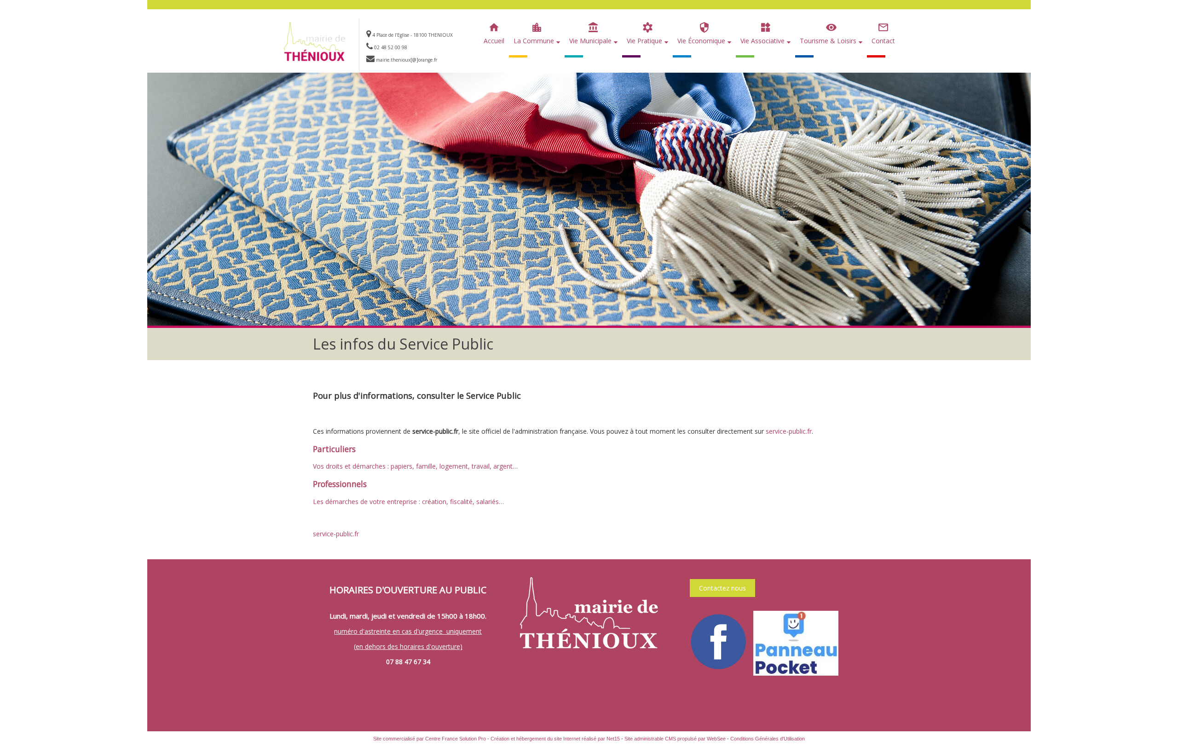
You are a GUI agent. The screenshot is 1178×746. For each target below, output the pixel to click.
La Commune (534, 40)
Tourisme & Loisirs (828, 40)
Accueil (494, 40)
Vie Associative (762, 40)
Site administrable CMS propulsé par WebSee (675, 738)
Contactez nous (722, 588)
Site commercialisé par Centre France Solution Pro (429, 738)
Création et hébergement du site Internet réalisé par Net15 (555, 738)
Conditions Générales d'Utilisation (767, 738)
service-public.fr (789, 431)
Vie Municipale (590, 40)
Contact (883, 40)
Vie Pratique (644, 40)
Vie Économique (701, 40)
